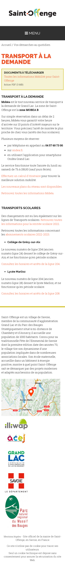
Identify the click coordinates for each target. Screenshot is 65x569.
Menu (34, 33)
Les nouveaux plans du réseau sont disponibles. (31, 186)
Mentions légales (12, 536)
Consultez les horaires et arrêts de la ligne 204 (30, 264)
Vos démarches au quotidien (32, 45)
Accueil (6, 45)
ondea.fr (17, 150)
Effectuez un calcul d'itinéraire (21, 176)
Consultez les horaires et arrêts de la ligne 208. (30, 293)
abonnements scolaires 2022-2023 (27, 234)
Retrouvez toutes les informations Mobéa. (27, 193)
